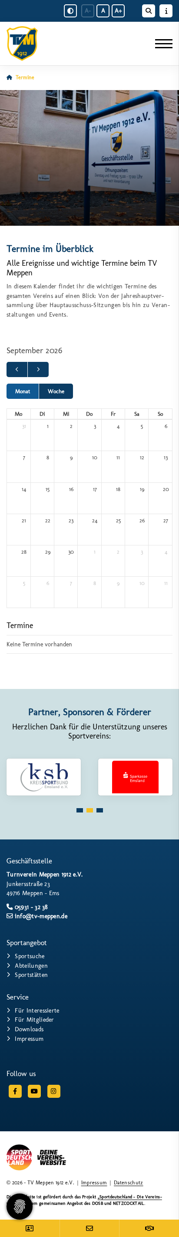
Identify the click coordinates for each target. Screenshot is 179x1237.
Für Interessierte (37, 1010)
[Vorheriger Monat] (17, 369)
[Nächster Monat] (38, 369)
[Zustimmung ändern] (20, 1207)
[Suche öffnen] (148, 10)
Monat (22, 391)
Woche (56, 391)
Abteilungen (31, 966)
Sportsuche (29, 956)
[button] (80, 810)
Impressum (29, 1039)
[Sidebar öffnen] (165, 10)
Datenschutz (128, 1183)
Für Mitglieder (34, 1019)
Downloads (29, 1029)
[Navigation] (160, 43)
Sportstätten (31, 975)
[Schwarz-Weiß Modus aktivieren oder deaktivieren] (70, 10)
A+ (118, 10)
